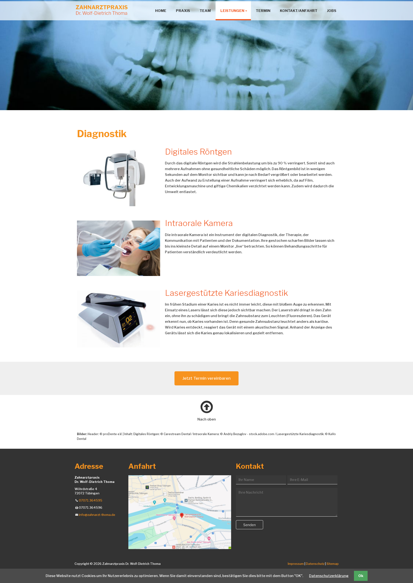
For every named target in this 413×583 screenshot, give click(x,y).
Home (160, 11)
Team (205, 11)
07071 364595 (90, 500)
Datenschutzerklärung (328, 576)
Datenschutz (315, 564)
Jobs (331, 11)
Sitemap (332, 564)
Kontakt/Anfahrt (298, 11)
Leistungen (232, 11)
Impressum (296, 564)
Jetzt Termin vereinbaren (206, 378)
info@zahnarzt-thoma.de (97, 515)
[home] (102, 10)
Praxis (183, 11)
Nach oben (206, 419)
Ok (360, 576)
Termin (263, 11)
